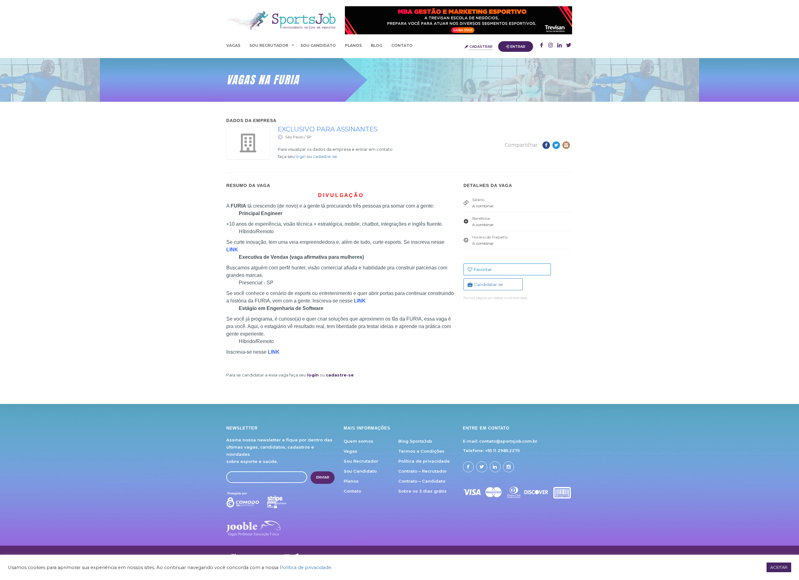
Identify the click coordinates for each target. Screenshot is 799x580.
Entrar (517, 46)
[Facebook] (541, 45)
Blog (376, 45)
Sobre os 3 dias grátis (422, 491)
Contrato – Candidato (421, 481)
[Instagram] (551, 45)
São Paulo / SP (298, 137)
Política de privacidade (424, 461)
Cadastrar (481, 46)
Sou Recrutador (268, 45)
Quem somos (358, 441)
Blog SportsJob (415, 441)
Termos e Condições (421, 451)
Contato (402, 45)
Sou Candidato (318, 45)
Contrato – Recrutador (422, 471)
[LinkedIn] (569, 45)
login (301, 156)
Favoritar (483, 269)
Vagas (233, 45)
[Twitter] (560, 45)
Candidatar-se (488, 284)
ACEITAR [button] (778, 567)
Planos (353, 45)
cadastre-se (325, 156)
